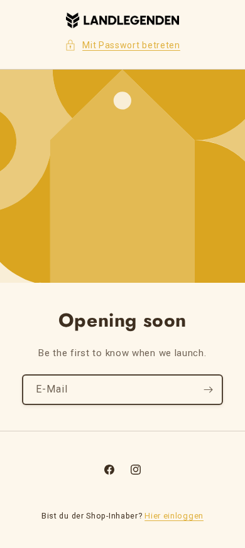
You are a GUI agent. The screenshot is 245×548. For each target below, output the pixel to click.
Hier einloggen (174, 515)
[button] (122, 45)
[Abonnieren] (208, 389)
